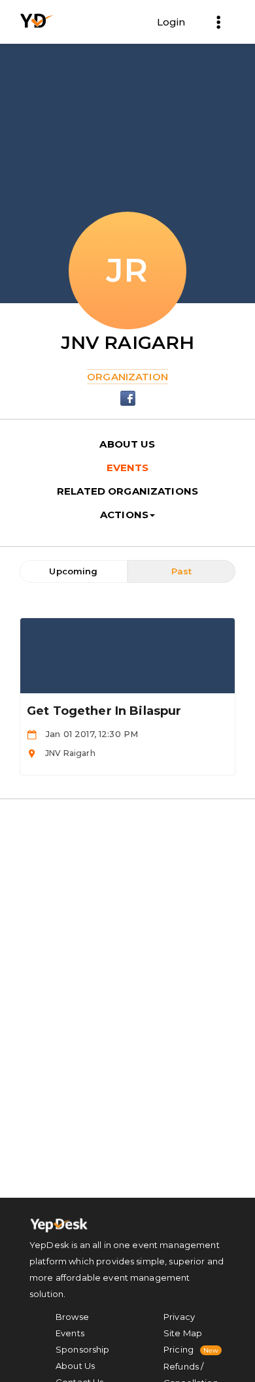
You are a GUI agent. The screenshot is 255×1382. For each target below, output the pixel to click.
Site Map (182, 1333)
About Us (75, 1365)
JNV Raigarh (128, 342)
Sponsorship (83, 1349)
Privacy (179, 1316)
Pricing (178, 1349)
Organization (127, 376)
